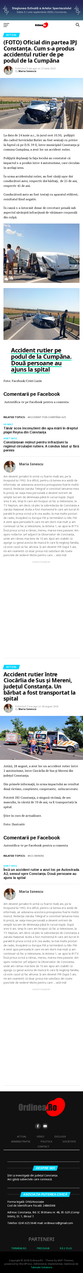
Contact (43, 1146)
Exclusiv (60, 1136)
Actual (21, 1136)
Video (40, 1136)
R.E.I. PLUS (66, 1248)
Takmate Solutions (41, 1267)
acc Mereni (36, 856)
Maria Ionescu (27, 71)
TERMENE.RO (18, 1248)
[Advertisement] (41, 606)
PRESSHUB (43, 1248)
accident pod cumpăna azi (47, 417)
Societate (69, 1141)
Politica (46, 1141)
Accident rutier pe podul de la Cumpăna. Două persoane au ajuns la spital (41, 359)
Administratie (20, 1141)
